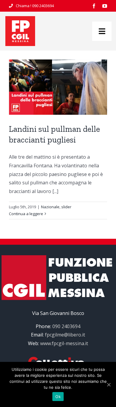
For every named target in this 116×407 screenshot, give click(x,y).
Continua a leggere (26, 213)
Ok (58, 396)
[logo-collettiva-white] (58, 359)
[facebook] (94, 6)
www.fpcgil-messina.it (64, 343)
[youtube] (104, 6)
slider (66, 206)
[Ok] (109, 385)
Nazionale (50, 206)
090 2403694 (43, 5)
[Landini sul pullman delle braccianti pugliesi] (58, 87)
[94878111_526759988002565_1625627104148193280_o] (20, 18)
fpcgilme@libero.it (65, 334)
